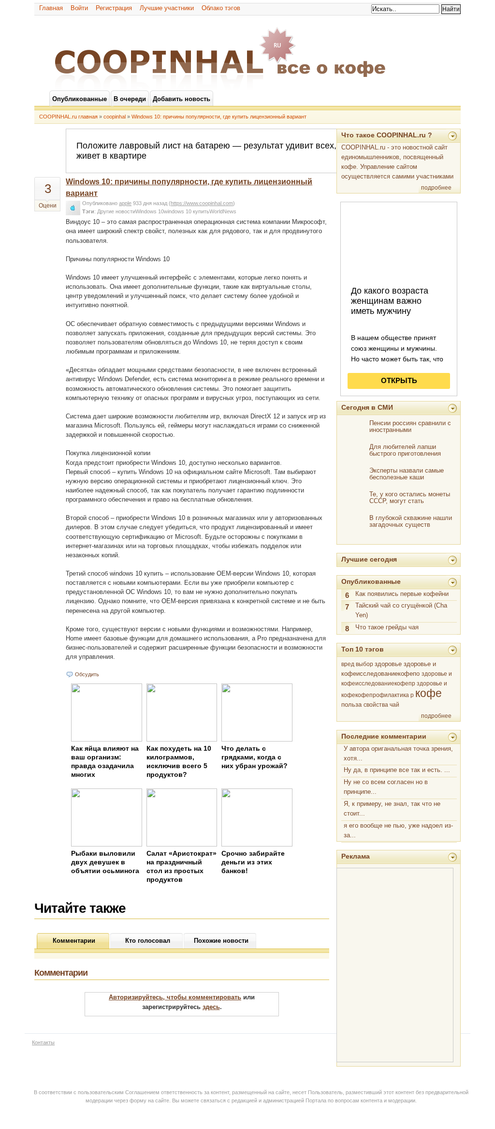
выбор (364, 664)
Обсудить (87, 674)
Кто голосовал (147, 940)
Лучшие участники (167, 8)
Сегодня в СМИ (367, 407)
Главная (51, 8)
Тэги (88, 211)
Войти (79, 8)
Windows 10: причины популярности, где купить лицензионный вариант (218, 116)
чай (394, 704)
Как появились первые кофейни (402, 593)
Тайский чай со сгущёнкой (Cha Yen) (401, 610)
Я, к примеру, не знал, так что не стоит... (392, 808)
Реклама (355, 856)
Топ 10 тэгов (362, 649)
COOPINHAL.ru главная (68, 116)
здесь (211, 1006)
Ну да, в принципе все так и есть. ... (397, 769)
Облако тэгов (221, 8)
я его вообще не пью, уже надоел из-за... (398, 830)
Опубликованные (371, 581)
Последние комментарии (383, 736)
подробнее (436, 187)
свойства (376, 704)
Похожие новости (221, 940)
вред (347, 664)
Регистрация (114, 8)
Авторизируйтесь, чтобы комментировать (175, 997)
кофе (428, 693)
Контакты (43, 1042)
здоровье (388, 664)
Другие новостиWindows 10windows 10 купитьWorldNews (166, 211)
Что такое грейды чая (387, 627)
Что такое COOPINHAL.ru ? (386, 135)
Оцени (48, 205)
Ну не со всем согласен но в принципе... (386, 786)
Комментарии (74, 940)
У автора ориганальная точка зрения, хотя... (398, 753)
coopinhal (114, 116)
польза (351, 704)
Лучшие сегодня (369, 559)
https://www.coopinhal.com (202, 203)
